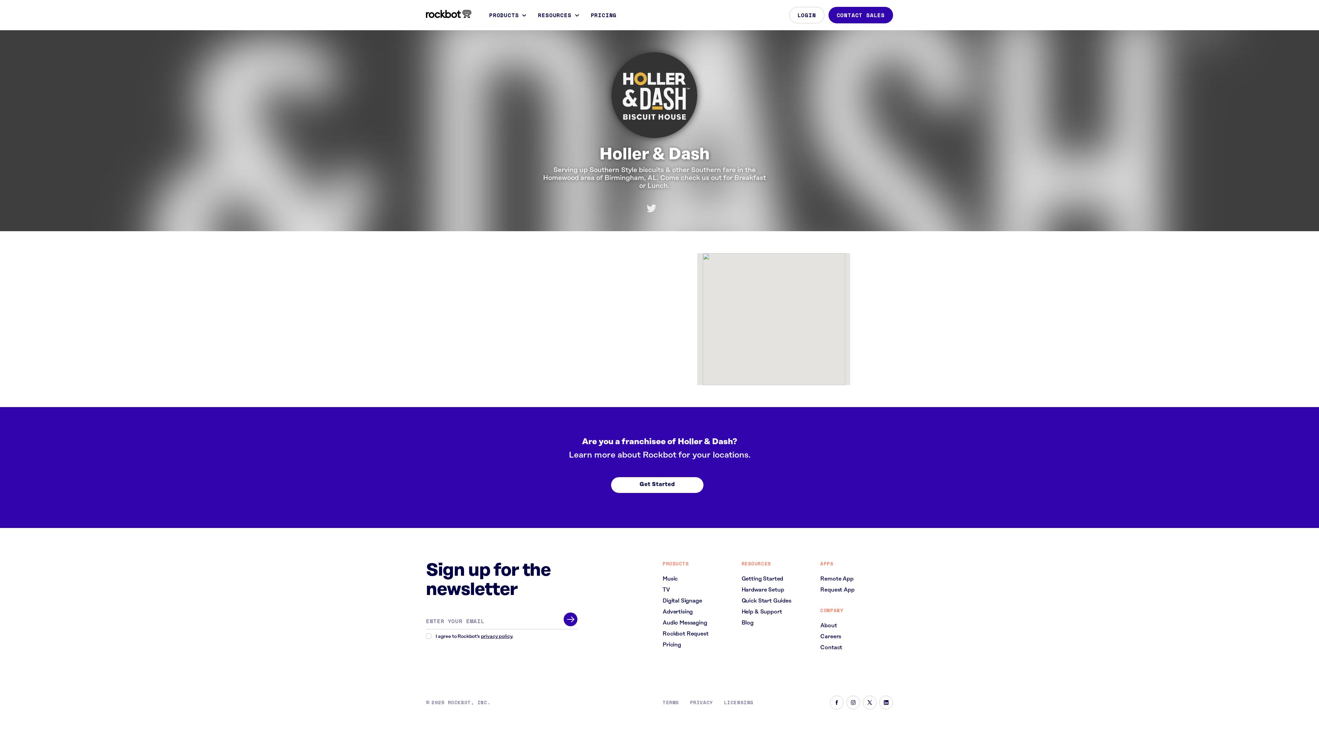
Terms (671, 702)
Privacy (701, 702)
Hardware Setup (763, 590)
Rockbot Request (686, 634)
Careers (830, 636)
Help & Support (762, 612)
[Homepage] (449, 14)
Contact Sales (861, 15)
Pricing (604, 15)
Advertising (678, 612)
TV (666, 590)
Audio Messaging (685, 623)
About (828, 625)
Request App (837, 590)
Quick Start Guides (766, 601)
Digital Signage (682, 601)
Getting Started (762, 579)
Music (670, 579)
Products (504, 15)
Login (807, 15)
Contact (831, 647)
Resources (554, 15)
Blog (748, 623)
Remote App (836, 579)
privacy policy (496, 636)
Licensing (739, 702)
